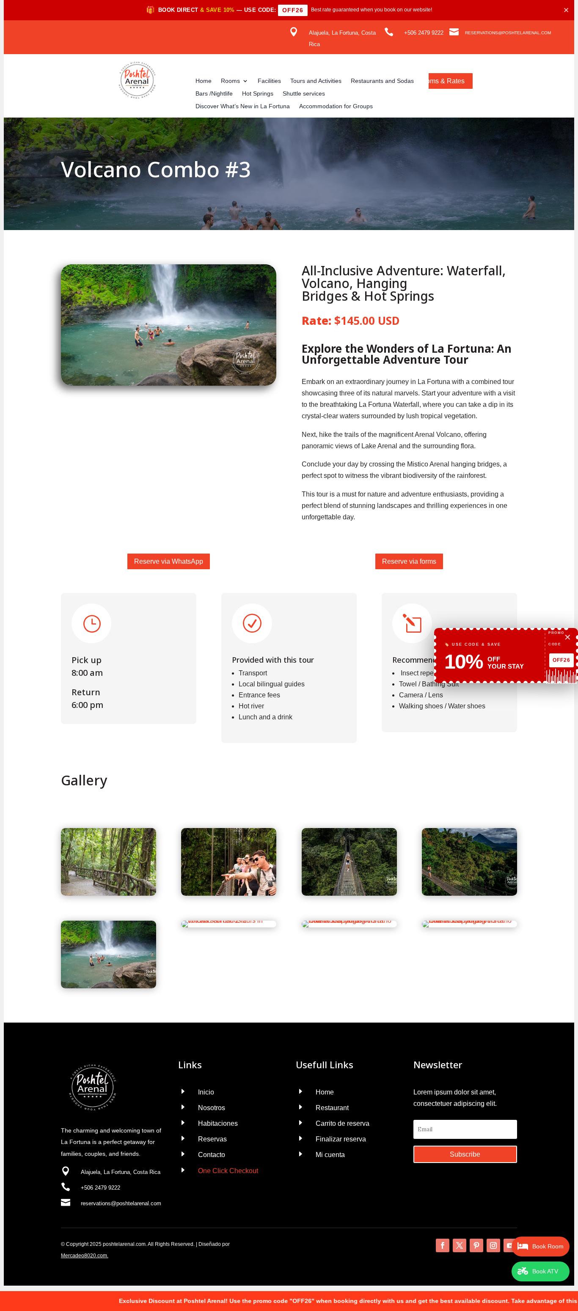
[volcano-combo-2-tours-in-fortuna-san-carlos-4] (108, 893)
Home (203, 81)
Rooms (230, 81)
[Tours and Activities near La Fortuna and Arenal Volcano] (469, 893)
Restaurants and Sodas (382, 81)
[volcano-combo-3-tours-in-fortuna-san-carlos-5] (349, 893)
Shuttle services (304, 94)
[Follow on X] (459, 1245)
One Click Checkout (228, 1170)
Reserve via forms (409, 561)
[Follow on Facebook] (442, 1245)
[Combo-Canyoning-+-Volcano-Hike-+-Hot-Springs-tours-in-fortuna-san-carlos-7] (469, 920)
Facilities (269, 81)
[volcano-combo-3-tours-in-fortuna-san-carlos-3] (228, 893)
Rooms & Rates (441, 81)
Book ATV (545, 1271)
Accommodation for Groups (336, 106)
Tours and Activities (315, 81)
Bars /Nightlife (214, 94)
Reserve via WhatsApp (168, 561)
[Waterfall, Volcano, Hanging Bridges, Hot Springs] (108, 986)
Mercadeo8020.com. (84, 1256)
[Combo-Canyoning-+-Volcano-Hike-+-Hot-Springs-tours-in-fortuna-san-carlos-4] (349, 920)
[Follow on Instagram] (493, 1245)
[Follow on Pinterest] (476, 1245)
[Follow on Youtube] (510, 1245)
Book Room (548, 1246)
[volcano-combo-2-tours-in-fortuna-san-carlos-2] (228, 920)
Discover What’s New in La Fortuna (242, 106)
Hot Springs (257, 94)
